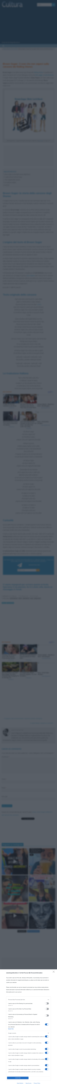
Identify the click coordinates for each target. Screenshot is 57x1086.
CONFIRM (18, 1078)
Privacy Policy (37, 1083)
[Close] (54, 972)
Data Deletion (20, 1083)
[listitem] (28, 999)
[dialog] (28, 1027)
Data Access (28, 1083)
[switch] (47, 1003)
